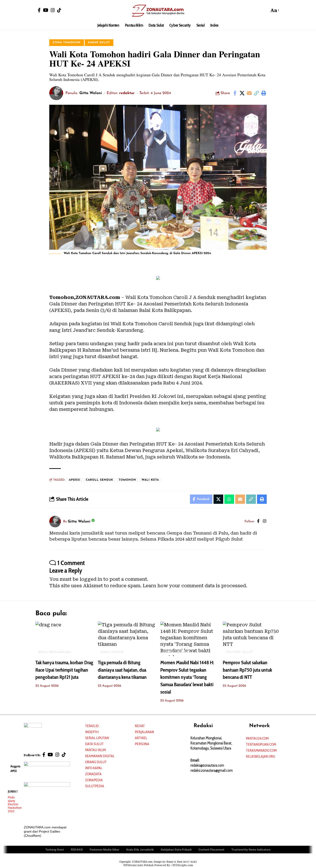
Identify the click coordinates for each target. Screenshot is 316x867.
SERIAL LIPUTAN (97, 738)
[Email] (249, 93)
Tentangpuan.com (261, 744)
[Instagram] (53, 10)
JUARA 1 (13, 791)
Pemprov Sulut (176, 651)
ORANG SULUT (96, 762)
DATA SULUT (94, 744)
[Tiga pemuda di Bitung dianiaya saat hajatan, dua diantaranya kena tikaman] (127, 638)
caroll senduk (99, 480)
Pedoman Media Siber (104, 849)
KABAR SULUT (99, 42)
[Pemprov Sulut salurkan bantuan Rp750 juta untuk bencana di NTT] (252, 638)
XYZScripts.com (182, 865)
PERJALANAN (144, 732)
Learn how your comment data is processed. (195, 585)
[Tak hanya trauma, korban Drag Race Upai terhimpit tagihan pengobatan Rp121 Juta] (64, 638)
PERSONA (142, 744)
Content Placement (211, 849)
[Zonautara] (157, 10)
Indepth (92, 732)
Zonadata (93, 774)
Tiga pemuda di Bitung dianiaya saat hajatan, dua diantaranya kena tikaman (122, 669)
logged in (91, 579)
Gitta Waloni (90, 93)
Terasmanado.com (261, 750)
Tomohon (127, 480)
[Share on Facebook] (235, 93)
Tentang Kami (54, 849)
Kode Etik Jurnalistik (140, 849)
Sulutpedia (94, 786)
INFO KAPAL (93, 768)
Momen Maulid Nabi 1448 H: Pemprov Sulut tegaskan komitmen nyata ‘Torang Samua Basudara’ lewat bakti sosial (187, 677)
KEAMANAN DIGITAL (100, 756)
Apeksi (74, 480)
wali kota (150, 480)
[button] (264, 10)
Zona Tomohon (67, 42)
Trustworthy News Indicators (251, 849)
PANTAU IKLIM (95, 750)
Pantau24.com (257, 738)
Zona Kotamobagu (54, 651)
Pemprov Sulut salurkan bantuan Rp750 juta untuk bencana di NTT (247, 669)
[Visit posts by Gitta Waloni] (56, 93)
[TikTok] (59, 10)
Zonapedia (94, 780)
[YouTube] (46, 10)
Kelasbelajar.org (260, 756)
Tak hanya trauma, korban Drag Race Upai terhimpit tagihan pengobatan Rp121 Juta (64, 669)
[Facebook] (39, 10)
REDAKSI (77, 849)
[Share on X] (242, 93)
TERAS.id (92, 726)
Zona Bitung (112, 651)
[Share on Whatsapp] (229, 499)
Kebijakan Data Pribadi (176, 849)
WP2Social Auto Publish (138, 865)
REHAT (140, 726)
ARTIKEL (141, 738)
